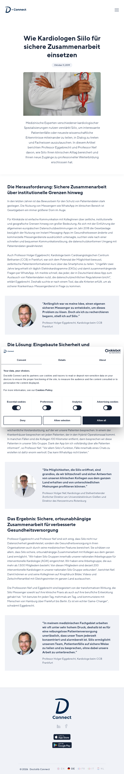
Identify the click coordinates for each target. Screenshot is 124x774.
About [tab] (102, 360)
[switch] (46, 407)
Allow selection (62, 420)
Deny (22, 420)
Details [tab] (62, 360)
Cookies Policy (44, 390)
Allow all (101, 420)
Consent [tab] (21, 360)
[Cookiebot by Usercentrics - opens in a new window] (107, 351)
